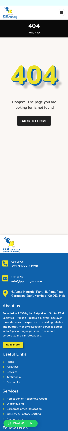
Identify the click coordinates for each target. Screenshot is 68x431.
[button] (20, 423)
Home (31, 33)
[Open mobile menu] (61, 12)
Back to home (34, 121)
